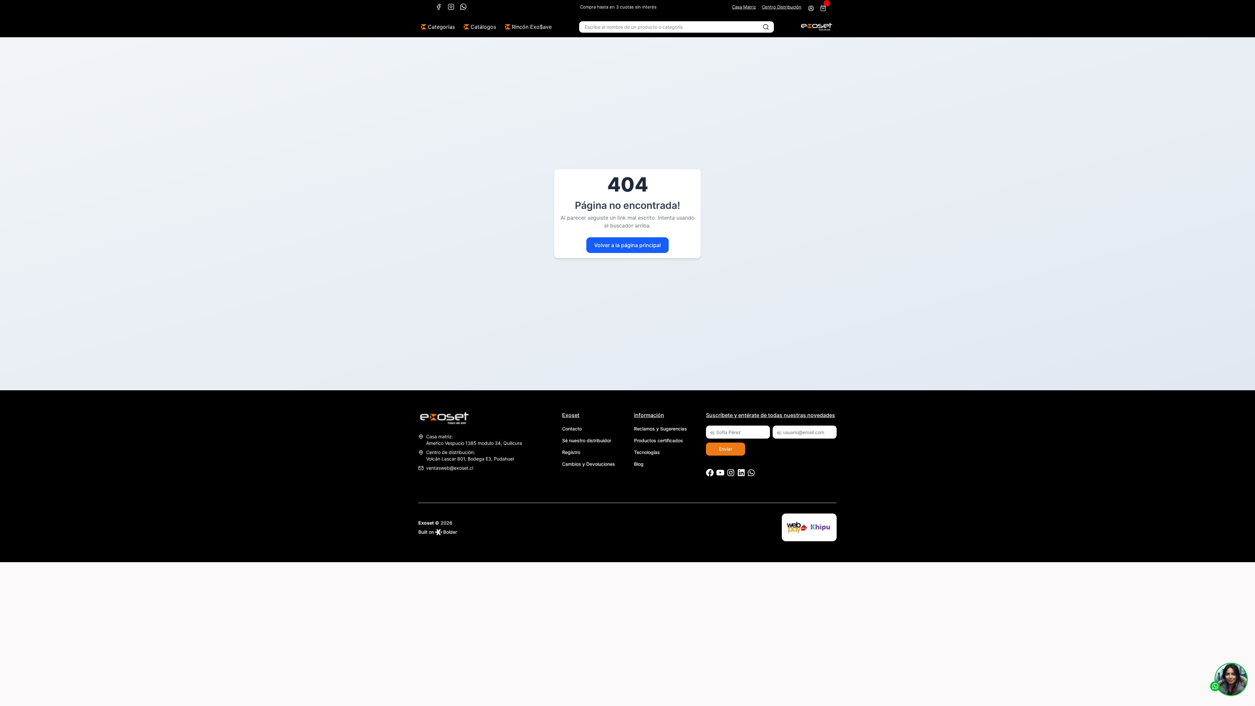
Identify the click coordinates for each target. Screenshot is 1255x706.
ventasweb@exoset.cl (449, 468)
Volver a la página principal (627, 245)
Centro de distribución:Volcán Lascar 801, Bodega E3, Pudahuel (470, 455)
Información (649, 415)
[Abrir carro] (823, 8)
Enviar (725, 449)
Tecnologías (647, 452)
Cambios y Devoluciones (588, 464)
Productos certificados (658, 440)
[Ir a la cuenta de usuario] (811, 8)
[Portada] (816, 26)
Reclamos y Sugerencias (660, 428)
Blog (639, 464)
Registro (571, 452)
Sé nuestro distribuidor (586, 440)
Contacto (572, 428)
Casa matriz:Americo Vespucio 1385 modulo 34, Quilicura (474, 440)
